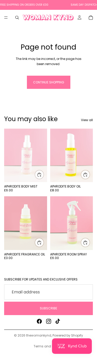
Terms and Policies (48, 346)
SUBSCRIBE (48, 308)
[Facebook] (39, 321)
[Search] (17, 17)
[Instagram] (49, 321)
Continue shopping (48, 82)
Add (43, 175)
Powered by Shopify (68, 335)
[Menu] (6, 18)
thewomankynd (38, 335)
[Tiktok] (58, 321)
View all (87, 120)
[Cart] (90, 17)
